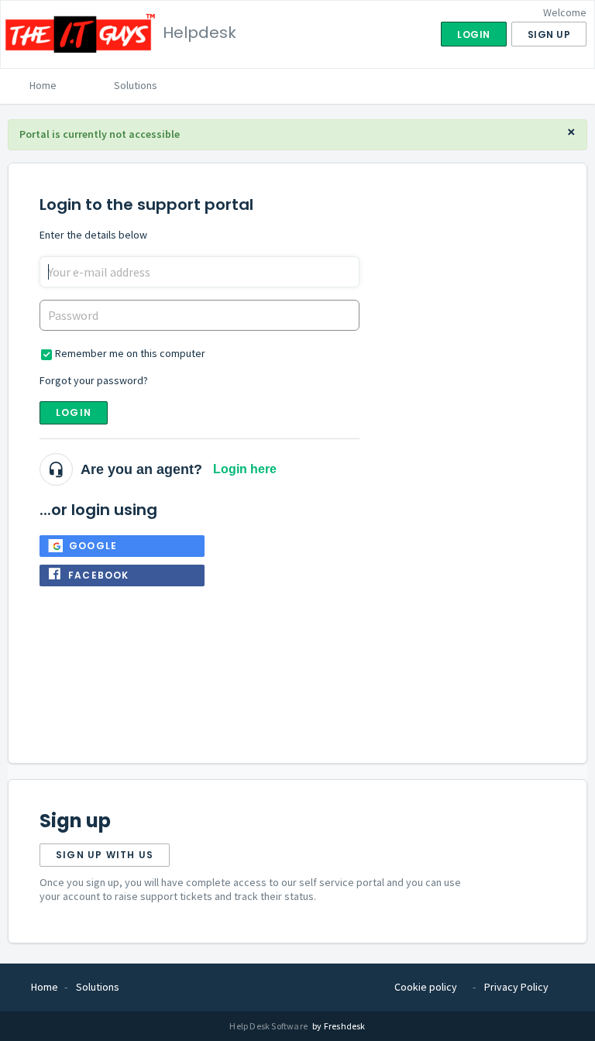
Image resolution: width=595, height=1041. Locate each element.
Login (73, 412)
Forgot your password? (94, 380)
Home (43, 85)
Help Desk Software (269, 1026)
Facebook (98, 575)
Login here (245, 469)
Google (93, 545)
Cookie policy (425, 987)
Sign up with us (104, 854)
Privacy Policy (516, 987)
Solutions (135, 85)
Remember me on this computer (130, 353)
